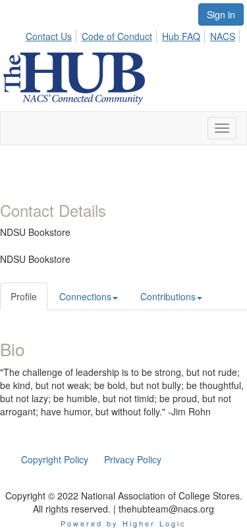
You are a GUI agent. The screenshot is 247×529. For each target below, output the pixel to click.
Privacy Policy (132, 459)
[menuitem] (52, 34)
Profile (24, 296)
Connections (85, 296)
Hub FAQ (181, 36)
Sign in (221, 14)
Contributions (168, 296)
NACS (222, 36)
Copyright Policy (54, 459)
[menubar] (134, 34)
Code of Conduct (117, 36)
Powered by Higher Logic (123, 523)
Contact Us (49, 36)
